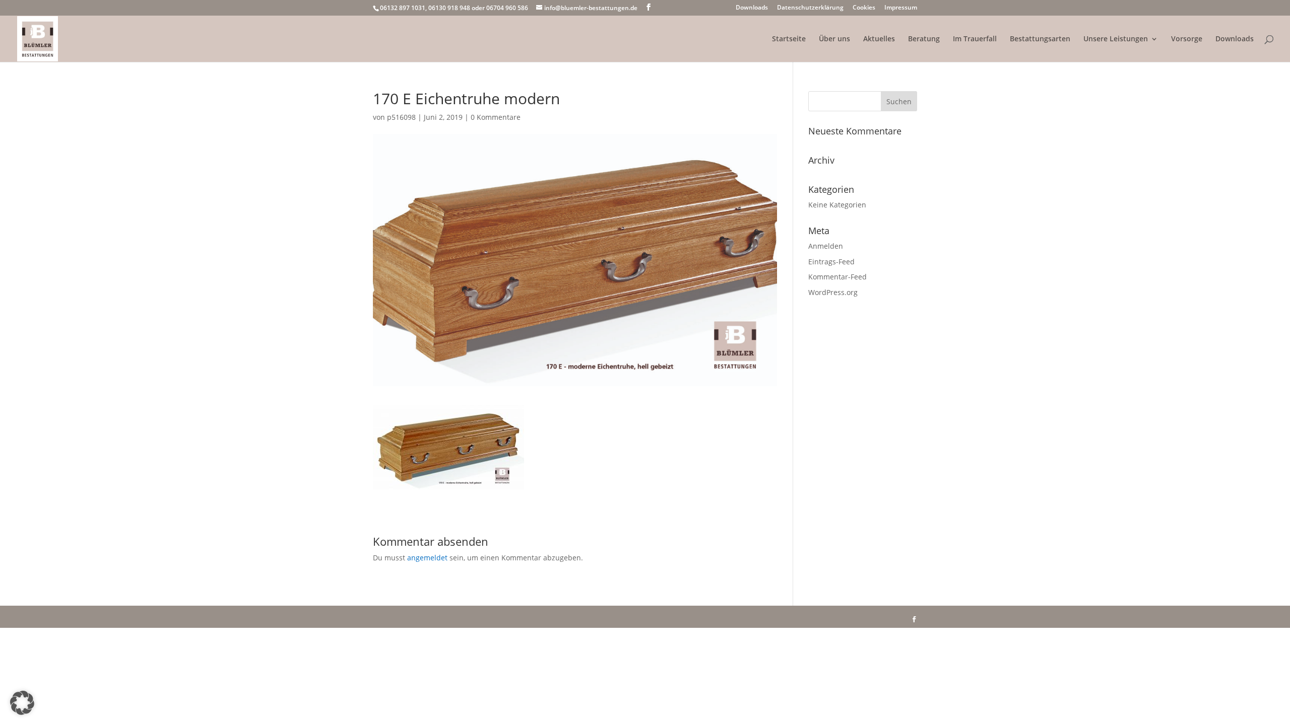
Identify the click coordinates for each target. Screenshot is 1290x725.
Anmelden (825, 246)
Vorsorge (1186, 39)
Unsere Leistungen (1115, 39)
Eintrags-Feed (831, 261)
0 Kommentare (496, 117)
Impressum (900, 8)
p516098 (401, 117)
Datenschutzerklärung (810, 8)
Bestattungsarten (1040, 39)
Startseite (789, 39)
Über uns (834, 39)
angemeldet (427, 557)
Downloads (752, 8)
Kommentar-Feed (837, 276)
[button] (22, 703)
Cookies (864, 8)
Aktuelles (879, 39)
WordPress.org (833, 292)
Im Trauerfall (975, 39)
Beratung (924, 39)
